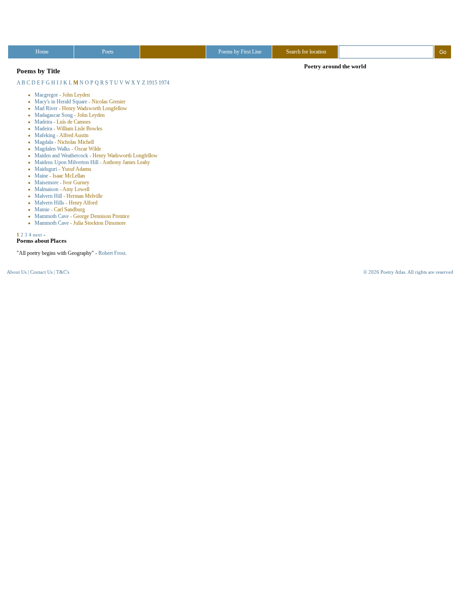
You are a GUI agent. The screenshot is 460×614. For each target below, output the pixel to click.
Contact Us (41, 272)
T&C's (62, 272)
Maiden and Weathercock (61, 155)
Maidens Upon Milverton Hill (66, 162)
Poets (108, 52)
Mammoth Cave (52, 216)
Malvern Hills (49, 203)
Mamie (42, 209)
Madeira (43, 122)
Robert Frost (111, 253)
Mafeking (45, 135)
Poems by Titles (174, 52)
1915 (151, 83)
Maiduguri (46, 169)
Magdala (44, 142)
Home (42, 52)
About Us (17, 272)
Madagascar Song (54, 115)
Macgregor (46, 95)
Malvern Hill (48, 196)
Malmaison (46, 189)
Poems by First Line (239, 52)
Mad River (46, 108)
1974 (164, 83)
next (37, 234)
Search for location (306, 52)
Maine (41, 176)
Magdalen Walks (52, 149)
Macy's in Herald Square (61, 101)
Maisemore (46, 182)
